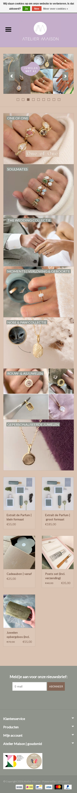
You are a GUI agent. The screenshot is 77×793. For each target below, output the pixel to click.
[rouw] (38, 74)
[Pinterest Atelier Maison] (38, 699)
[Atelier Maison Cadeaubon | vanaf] (19, 552)
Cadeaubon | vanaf (19, 574)
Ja (26, 8)
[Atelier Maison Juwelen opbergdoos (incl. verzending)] (19, 611)
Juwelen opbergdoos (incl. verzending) (18, 635)
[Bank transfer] (19, 786)
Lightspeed (62, 781)
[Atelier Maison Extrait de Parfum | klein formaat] (19, 493)
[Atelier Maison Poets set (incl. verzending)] (58, 552)
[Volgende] (65, 76)
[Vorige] (12, 76)
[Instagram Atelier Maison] (46, 699)
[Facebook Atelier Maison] (31, 699)
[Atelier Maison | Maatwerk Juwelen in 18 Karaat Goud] (46, 29)
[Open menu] (8, 29)
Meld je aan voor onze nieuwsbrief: (39, 676)
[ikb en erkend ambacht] (38, 761)
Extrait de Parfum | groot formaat (57, 517)
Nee (36, 8)
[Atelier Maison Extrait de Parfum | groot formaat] (58, 493)
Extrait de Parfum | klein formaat (19, 517)
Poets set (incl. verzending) (55, 576)
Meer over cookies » (55, 8)
